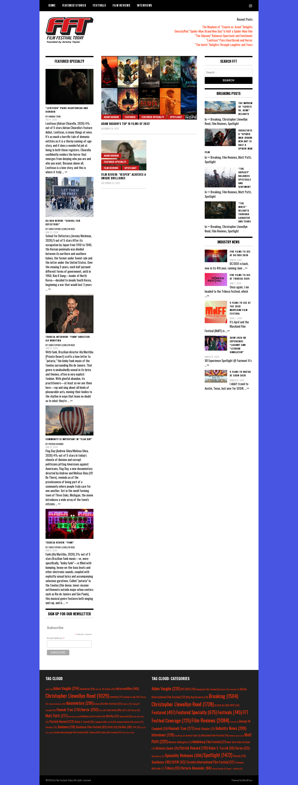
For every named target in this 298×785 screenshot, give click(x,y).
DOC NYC (232, 705)
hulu (102, 710)
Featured (130, 117)
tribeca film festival (111, 732)
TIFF (137, 727)
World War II (128, 732)
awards (100, 689)
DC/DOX (219, 705)
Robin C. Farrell (84, 722)
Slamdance (158, 756)
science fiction (125, 722)
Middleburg (74, 716)
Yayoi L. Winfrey (234, 768)
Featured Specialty (153, 117)
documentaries (57, 703)
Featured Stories (74, 5)
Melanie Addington (180, 742)
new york (126, 716)
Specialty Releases (184, 755)
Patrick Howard (61, 721)
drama (99, 703)
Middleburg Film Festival (92, 716)
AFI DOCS (188, 689)
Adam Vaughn (111, 117)
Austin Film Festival (230, 689)
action (49, 689)
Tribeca (94, 732)
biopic (110, 689)
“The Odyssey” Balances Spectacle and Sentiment (223, 35)
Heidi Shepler (205, 728)
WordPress (247, 780)
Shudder (51, 727)
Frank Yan (234, 721)
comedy (116, 697)
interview (114, 710)
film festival (113, 703)
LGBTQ (126, 710)
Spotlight (176, 117)
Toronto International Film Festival (70, 732)
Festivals (99, 5)
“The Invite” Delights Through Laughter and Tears (223, 44)
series (138, 722)
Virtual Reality (219, 768)
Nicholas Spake (167, 748)
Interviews (144, 5)
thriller (125, 727)
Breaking (223, 696)
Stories (239, 756)
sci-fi (111, 722)
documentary (79, 703)
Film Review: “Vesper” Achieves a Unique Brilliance (123, 176)
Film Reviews (121, 5)
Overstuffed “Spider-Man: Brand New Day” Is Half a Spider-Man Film (213, 31)
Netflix (112, 716)
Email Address (55, 638)
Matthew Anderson (236, 735)
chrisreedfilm (127, 688)
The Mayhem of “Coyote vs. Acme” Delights (227, 27)
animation (87, 689)
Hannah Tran (69, 709)
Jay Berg (180, 735)
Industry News (231, 728)
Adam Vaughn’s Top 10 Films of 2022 (125, 124)
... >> (64, 172)
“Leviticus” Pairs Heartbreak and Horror (229, 40)
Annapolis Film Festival (208, 689)
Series (242, 748)
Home (52, 5)
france (127, 703)
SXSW (112, 727)
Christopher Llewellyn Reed (77, 695)
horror (89, 709)
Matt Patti (57, 715)
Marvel (136, 710)
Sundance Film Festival (91, 727)
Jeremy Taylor (193, 735)
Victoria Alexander (196, 768)
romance (101, 722)
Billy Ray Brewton (197, 697)
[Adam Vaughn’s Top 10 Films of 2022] (149, 88)
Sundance (66, 726)
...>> (245, 268)
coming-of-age (131, 697)
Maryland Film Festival (215, 735)
